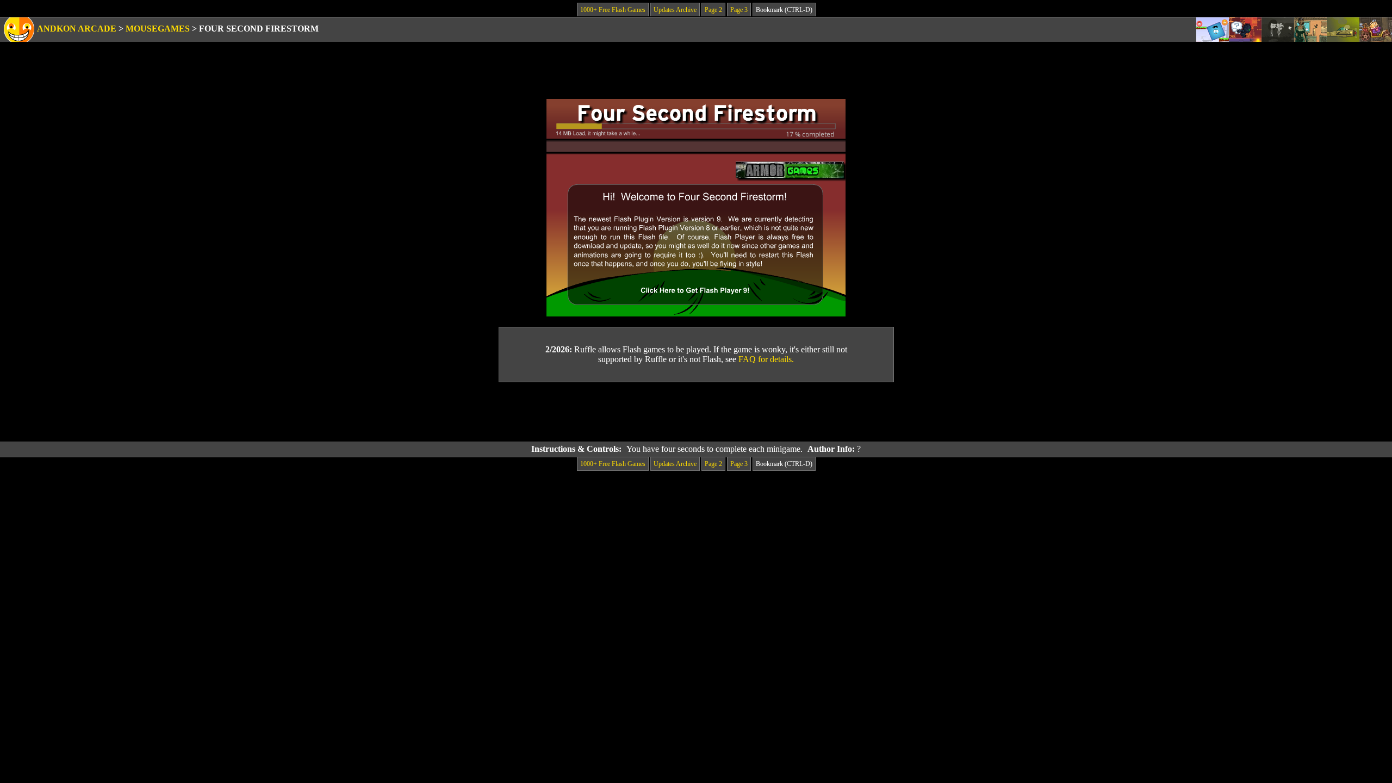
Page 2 (713, 10)
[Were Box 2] (1212, 29)
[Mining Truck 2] (1375, 29)
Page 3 (739, 10)
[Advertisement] (696, 412)
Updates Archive (675, 10)
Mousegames (158, 28)
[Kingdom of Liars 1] (1310, 29)
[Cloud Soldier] (1343, 29)
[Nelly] (1278, 29)
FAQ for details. (766, 359)
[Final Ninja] (1245, 29)
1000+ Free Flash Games (612, 10)
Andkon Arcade (76, 28)
